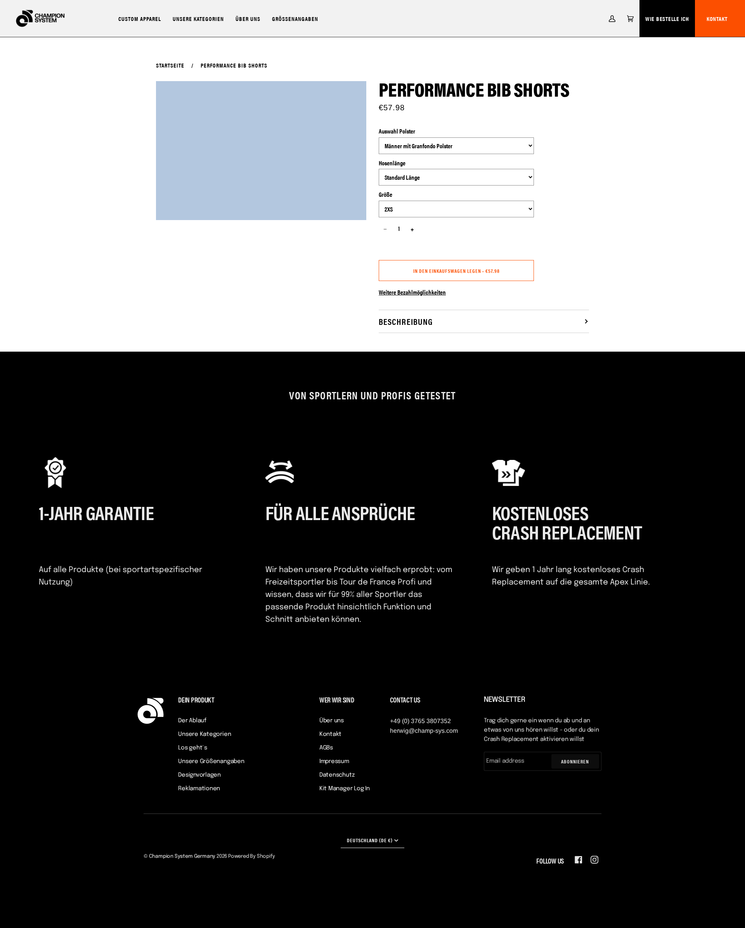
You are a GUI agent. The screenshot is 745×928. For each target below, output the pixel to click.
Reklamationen (199, 789)
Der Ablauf (192, 721)
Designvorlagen (199, 775)
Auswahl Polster (397, 131)
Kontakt (717, 18)
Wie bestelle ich (667, 18)
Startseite (170, 65)
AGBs (326, 748)
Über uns (331, 721)
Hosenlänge (392, 162)
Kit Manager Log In (344, 789)
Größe (385, 194)
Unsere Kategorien (204, 734)
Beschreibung (406, 321)
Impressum (334, 761)
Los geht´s (192, 748)
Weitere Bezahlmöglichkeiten (412, 292)
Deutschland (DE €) (370, 840)
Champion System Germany (182, 856)
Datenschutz (337, 775)
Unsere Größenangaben (211, 761)
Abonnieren (575, 761)
